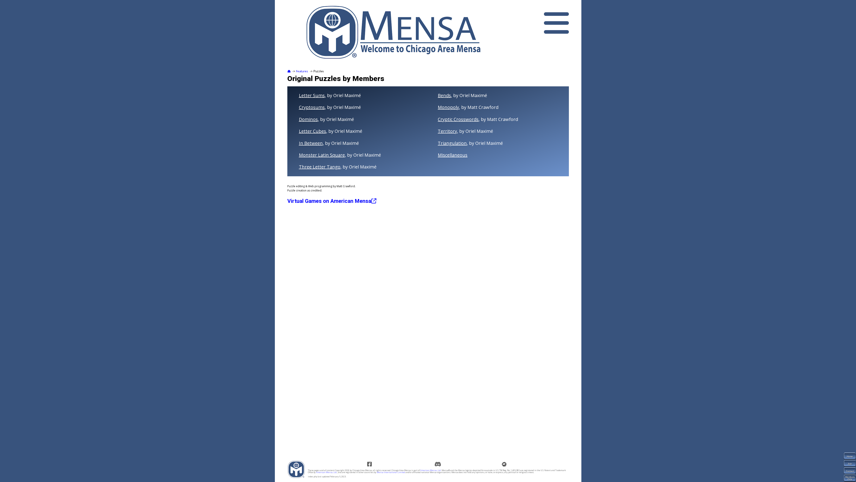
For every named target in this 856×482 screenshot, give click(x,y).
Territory (447, 131)
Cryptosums (312, 107)
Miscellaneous (452, 155)
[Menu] (556, 23)
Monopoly (448, 107)
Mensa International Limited (391, 472)
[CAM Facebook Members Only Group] (371, 464)
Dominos (308, 119)
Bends (444, 95)
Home (850, 456)
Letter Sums (312, 95)
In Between (311, 143)
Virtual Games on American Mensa (329, 201)
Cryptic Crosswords (458, 119)
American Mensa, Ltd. (430, 470)
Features (302, 71)
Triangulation (452, 143)
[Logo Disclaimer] (296, 477)
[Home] (289, 71)
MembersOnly (850, 478)
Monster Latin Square (322, 155)
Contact (850, 471)
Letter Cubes (312, 131)
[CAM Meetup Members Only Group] (505, 464)
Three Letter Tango (319, 167)
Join (850, 464)
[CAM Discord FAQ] (438, 464)
